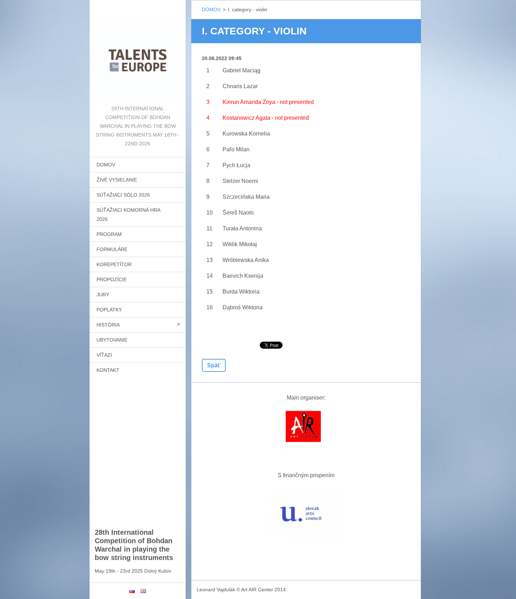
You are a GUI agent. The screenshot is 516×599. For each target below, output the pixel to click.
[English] (143, 591)
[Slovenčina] (132, 591)
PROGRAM (109, 234)
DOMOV (106, 164)
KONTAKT (108, 370)
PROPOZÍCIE (112, 279)
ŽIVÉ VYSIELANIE (117, 180)
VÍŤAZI (104, 355)
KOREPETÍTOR (114, 264)
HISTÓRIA (108, 325)
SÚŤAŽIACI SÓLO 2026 (123, 195)
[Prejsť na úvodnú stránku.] (138, 52)
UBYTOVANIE (112, 340)
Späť (213, 365)
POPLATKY (109, 309)
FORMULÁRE (112, 249)
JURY (103, 294)
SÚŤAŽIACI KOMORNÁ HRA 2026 (128, 214)
